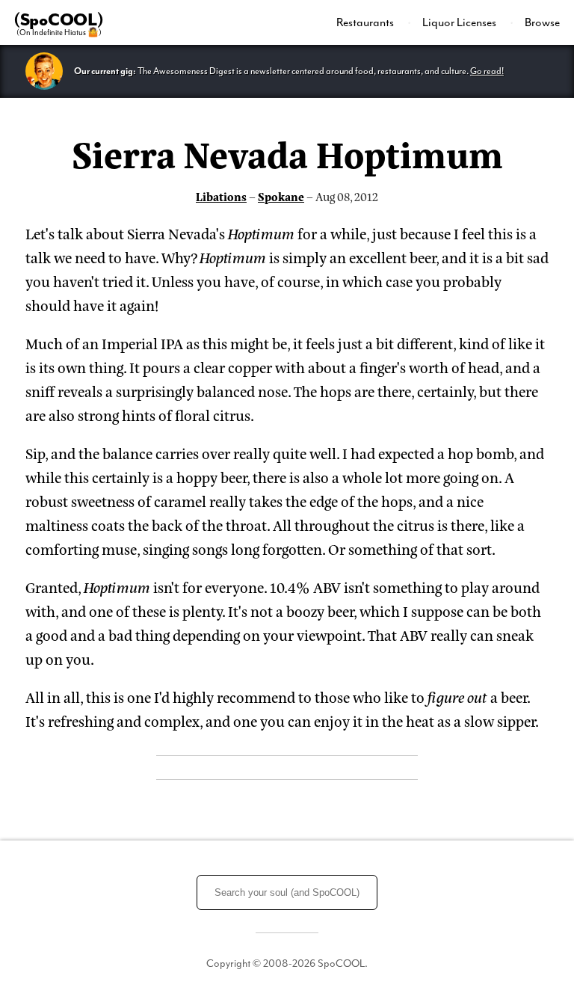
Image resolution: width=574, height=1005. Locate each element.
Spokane (281, 196)
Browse (542, 22)
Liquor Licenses (460, 22)
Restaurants (366, 22)
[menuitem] (373, 22)
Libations (221, 196)
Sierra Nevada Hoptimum (287, 152)
